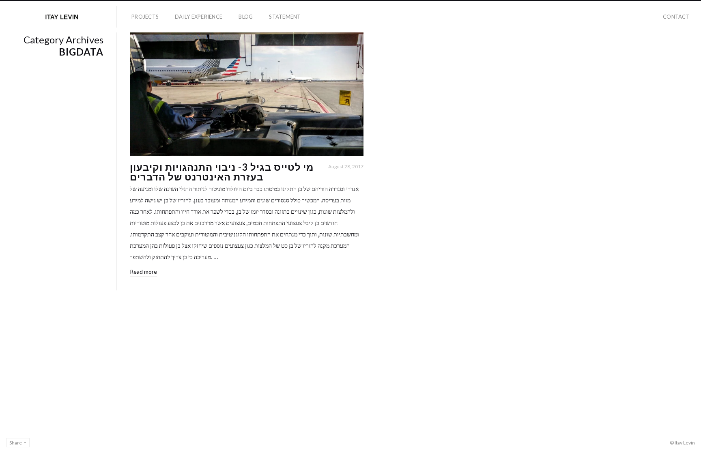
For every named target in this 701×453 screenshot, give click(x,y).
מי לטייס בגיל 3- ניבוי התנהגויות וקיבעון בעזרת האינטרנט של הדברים (222, 171)
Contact (676, 16)
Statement (285, 16)
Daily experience (198, 16)
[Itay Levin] (61, 17)
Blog (246, 16)
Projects (145, 16)
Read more (143, 271)
